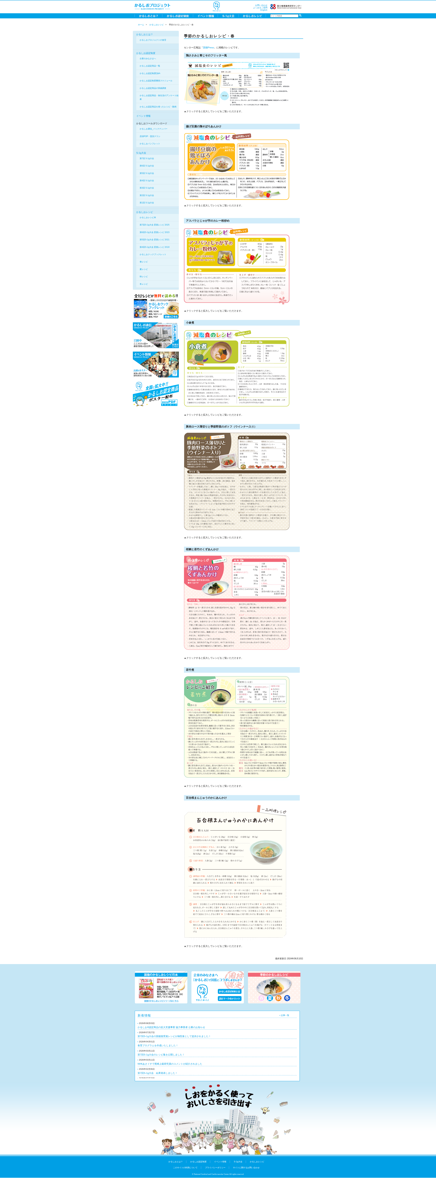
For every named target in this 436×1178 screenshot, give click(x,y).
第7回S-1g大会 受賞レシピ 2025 (154, 225)
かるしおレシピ (156, 24)
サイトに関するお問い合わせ (246, 1167)
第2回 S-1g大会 (147, 195)
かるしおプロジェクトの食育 (153, 40)
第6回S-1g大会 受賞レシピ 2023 (154, 232)
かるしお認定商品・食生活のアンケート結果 (159, 97)
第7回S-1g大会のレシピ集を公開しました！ (161, 1054)
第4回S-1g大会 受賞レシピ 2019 (154, 247)
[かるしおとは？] (148, 15)
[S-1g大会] (228, 15)
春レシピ (144, 262)
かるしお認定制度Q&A (150, 73)
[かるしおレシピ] (252, 15)
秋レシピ (144, 276)
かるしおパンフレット (150, 143)
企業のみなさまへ (148, 58)
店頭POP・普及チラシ (150, 136)
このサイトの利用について (185, 1167)
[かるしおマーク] (216, 6)
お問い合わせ (261, 5)
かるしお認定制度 (145, 53)
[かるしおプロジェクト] (152, 6)
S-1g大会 (141, 152)
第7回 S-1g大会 (147, 158)
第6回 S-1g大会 (147, 166)
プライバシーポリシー (215, 1167)
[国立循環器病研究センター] (285, 6)
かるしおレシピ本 (148, 217)
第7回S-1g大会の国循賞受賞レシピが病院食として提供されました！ (174, 1036)
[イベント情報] (205, 15)
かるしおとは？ (144, 34)
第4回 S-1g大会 (147, 180)
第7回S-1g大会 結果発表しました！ (157, 1073)
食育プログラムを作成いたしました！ (158, 1045)
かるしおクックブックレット (153, 254)
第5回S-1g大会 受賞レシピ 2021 (154, 239)
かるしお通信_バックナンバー (153, 129)
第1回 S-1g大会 (147, 202)
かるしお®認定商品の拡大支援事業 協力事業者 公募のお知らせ (171, 1027)
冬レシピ (144, 284)
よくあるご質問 (260, 7)
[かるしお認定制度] (177, 15)
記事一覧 (285, 1015)
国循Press (208, 47)
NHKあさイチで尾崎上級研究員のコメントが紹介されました (170, 1063)
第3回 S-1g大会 (147, 188)
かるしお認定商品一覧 (150, 66)
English (263, 10)
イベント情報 (143, 116)
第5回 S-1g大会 (147, 173)
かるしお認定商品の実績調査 (153, 88)
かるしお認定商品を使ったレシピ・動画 (158, 107)
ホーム (141, 24)
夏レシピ (144, 269)
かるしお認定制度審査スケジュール (156, 80)
